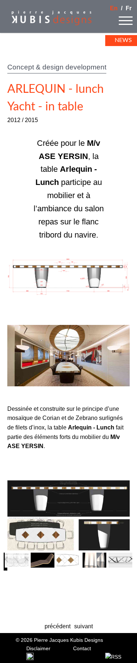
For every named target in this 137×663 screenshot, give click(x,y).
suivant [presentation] (83, 626)
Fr (129, 8)
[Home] (45, 23)
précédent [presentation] (58, 626)
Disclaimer (38, 648)
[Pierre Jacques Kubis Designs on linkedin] (30, 658)
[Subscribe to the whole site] (113, 657)
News (123, 40)
